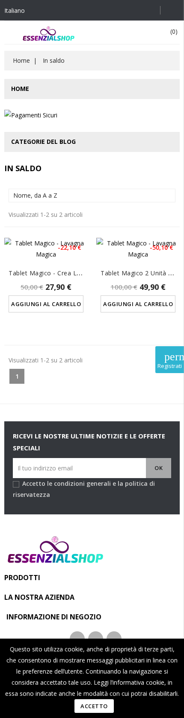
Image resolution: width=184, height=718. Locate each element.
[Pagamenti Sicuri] (30, 117)
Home (20, 89)
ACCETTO (94, 706)
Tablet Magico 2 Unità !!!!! (138, 273)
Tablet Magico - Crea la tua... (53, 273)
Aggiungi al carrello (46, 304)
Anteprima (46, 252)
